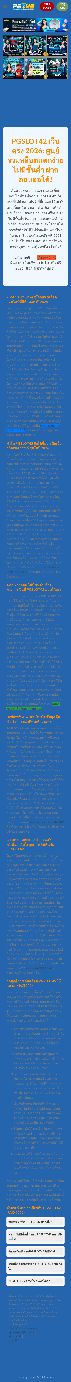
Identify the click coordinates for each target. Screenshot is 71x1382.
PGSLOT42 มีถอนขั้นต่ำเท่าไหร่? (29, 1281)
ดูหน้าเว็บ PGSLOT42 (39, 968)
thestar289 (15, 1336)
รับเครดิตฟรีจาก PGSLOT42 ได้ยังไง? (31, 1251)
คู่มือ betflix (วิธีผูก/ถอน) (22, 1332)
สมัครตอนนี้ (22, 257)
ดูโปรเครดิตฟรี (46, 257)
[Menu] (5, 6)
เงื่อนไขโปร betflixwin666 (23, 1328)
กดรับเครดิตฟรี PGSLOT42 (47, 822)
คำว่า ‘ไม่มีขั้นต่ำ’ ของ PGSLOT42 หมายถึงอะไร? (35, 1236)
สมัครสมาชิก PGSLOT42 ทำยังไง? (30, 1221)
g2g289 (13, 1340)
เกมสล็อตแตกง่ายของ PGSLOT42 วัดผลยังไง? (35, 1266)
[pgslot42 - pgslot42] (23, 6)
